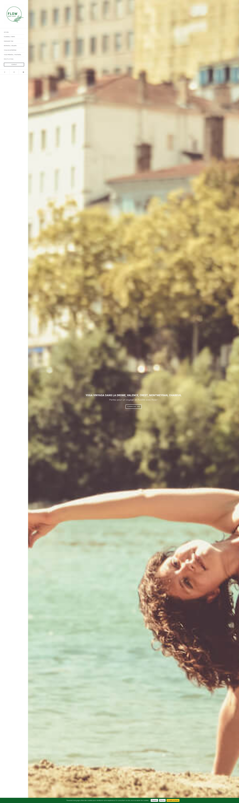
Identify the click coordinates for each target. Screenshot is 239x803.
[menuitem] (14, 32)
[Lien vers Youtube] (23, 72)
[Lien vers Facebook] (4, 72)
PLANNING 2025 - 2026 (133, 406)
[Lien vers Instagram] (14, 72)
